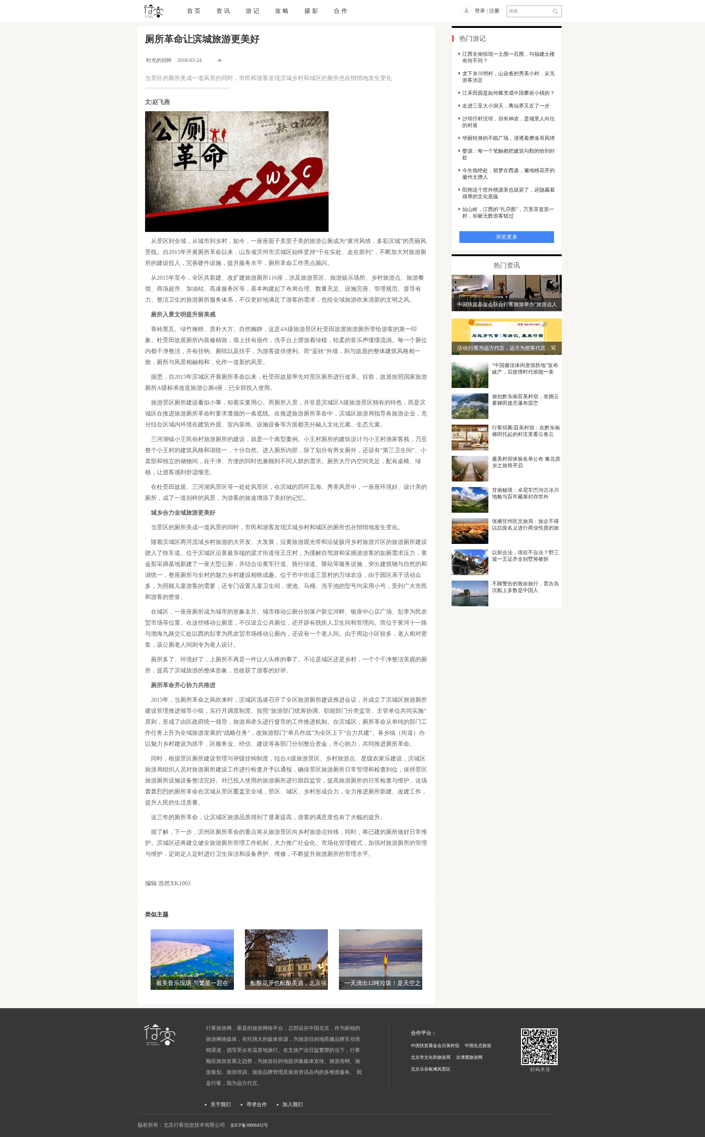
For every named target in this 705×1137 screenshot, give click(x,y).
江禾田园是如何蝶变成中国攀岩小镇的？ (508, 93)
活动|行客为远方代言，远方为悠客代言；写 (506, 348)
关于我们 (220, 1104)
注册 (494, 11)
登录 (480, 11)
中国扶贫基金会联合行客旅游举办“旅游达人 (507, 304)
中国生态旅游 (478, 1045)
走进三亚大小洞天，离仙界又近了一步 (506, 106)
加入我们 (292, 1104)
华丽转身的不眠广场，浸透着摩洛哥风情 (508, 138)
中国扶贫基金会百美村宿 (435, 1045)
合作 (341, 11)
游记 (253, 11)
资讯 (224, 11)
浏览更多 (507, 237)
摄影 (312, 11)
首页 (194, 11)
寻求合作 (256, 1104)
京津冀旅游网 (469, 1057)
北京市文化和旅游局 (431, 1057)
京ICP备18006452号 (249, 1125)
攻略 (282, 11)
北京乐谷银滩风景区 (431, 1069)
